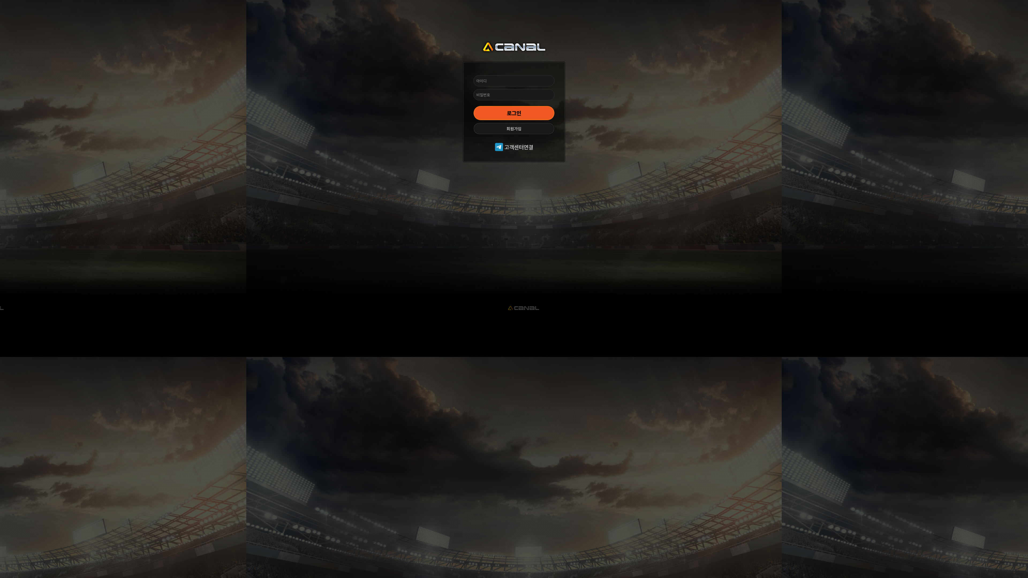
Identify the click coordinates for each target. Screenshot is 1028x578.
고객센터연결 (518, 147)
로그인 (514, 113)
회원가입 (514, 128)
